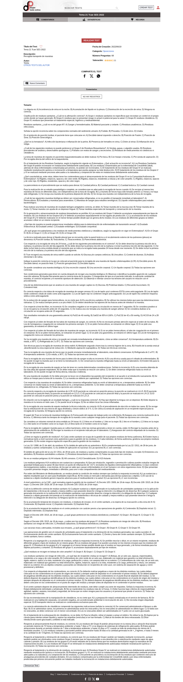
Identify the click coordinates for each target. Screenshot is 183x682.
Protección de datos (96, 674)
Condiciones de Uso (78, 674)
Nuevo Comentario (37, 83)
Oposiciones (108, 51)
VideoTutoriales (62, 674)
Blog (52, 674)
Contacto (130, 674)
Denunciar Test (31, 666)
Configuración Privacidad (115, 674)
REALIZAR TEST (92, 40)
